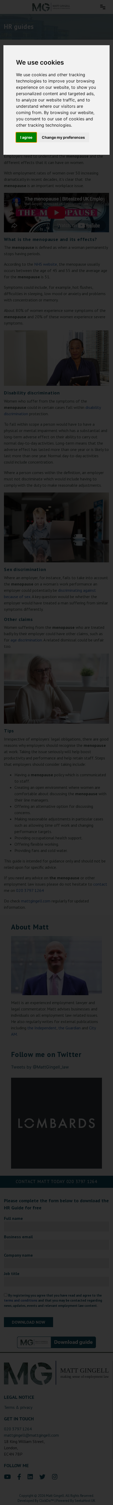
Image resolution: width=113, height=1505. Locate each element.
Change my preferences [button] (63, 137)
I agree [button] (26, 137)
